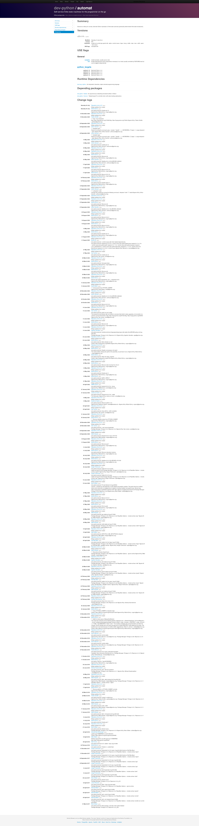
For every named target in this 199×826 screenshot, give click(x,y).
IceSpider (119, 822)
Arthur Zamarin (95, 126)
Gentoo (79, 822)
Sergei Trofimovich (96, 467)
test (89, 61)
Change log (58, 32)
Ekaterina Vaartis (95, 401)
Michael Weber (95, 787)
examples (87, 60)
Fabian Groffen (95, 117)
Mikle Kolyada (94, 434)
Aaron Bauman (95, 633)
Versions (57, 23)
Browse (66, 1)
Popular (72, 1)
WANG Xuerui (94, 384)
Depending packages (60, 29)
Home (56, 1)
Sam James (94, 253)
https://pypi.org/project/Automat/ (90, 15)
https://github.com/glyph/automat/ (73, 15)
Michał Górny (94, 108)
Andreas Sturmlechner (96, 599)
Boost (103, 822)
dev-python (64, 7)
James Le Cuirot (95, 392)
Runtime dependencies (60, 27)
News (61, 1)
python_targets (84, 66)
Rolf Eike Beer (94, 540)
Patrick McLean (95, 650)
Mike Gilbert (94, 532)
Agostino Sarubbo (95, 330)
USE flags (57, 25)
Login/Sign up (89, 1)
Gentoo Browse (139, 1)
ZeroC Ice (108, 822)
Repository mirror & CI (96, 105)
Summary (57, 20)
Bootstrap (113, 822)
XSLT (99, 822)
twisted (85, 93)
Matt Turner (94, 742)
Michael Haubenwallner (97, 668)
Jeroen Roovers (95, 783)
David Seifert (94, 286)
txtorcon (86, 96)
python (84, 84)
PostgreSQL (85, 822)
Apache (90, 822)
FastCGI (95, 822)
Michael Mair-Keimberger (97, 732)
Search (82, 1)
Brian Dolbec (94, 483)
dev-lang (79, 84)
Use (77, 1)
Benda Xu (93, 240)
